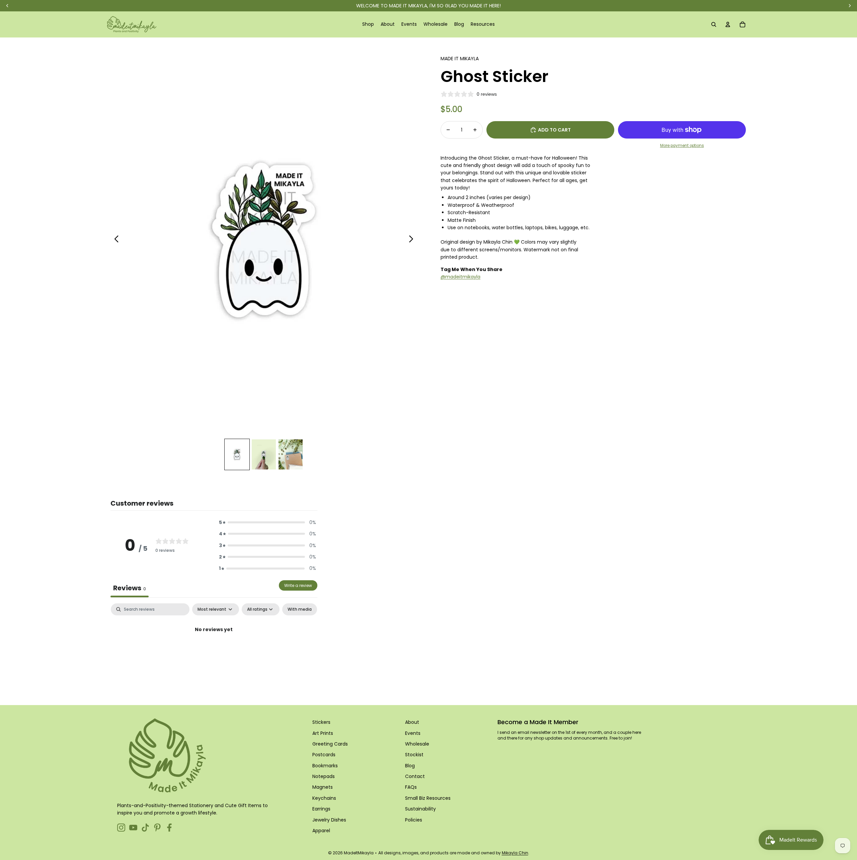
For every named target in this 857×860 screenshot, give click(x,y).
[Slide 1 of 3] (237, 454)
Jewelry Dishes (329, 819)
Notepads (323, 776)
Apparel (321, 830)
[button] (267, 522)
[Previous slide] (114, 240)
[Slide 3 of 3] (291, 454)
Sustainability (420, 808)
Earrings (321, 808)
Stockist (414, 754)
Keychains (324, 798)
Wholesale (417, 744)
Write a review (298, 585)
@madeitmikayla (460, 276)
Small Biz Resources (428, 798)
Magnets (322, 787)
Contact (415, 776)
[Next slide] (412, 240)
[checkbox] (299, 609)
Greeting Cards (330, 744)
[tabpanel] (213, 652)
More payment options (682, 145)
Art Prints (322, 733)
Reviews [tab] (129, 588)
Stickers (321, 722)
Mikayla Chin (515, 853)
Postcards (323, 754)
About (412, 722)
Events (412, 733)
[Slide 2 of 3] (264, 454)
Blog (410, 765)
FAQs (411, 787)
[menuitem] (368, 24)
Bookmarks (325, 765)
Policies (413, 819)
